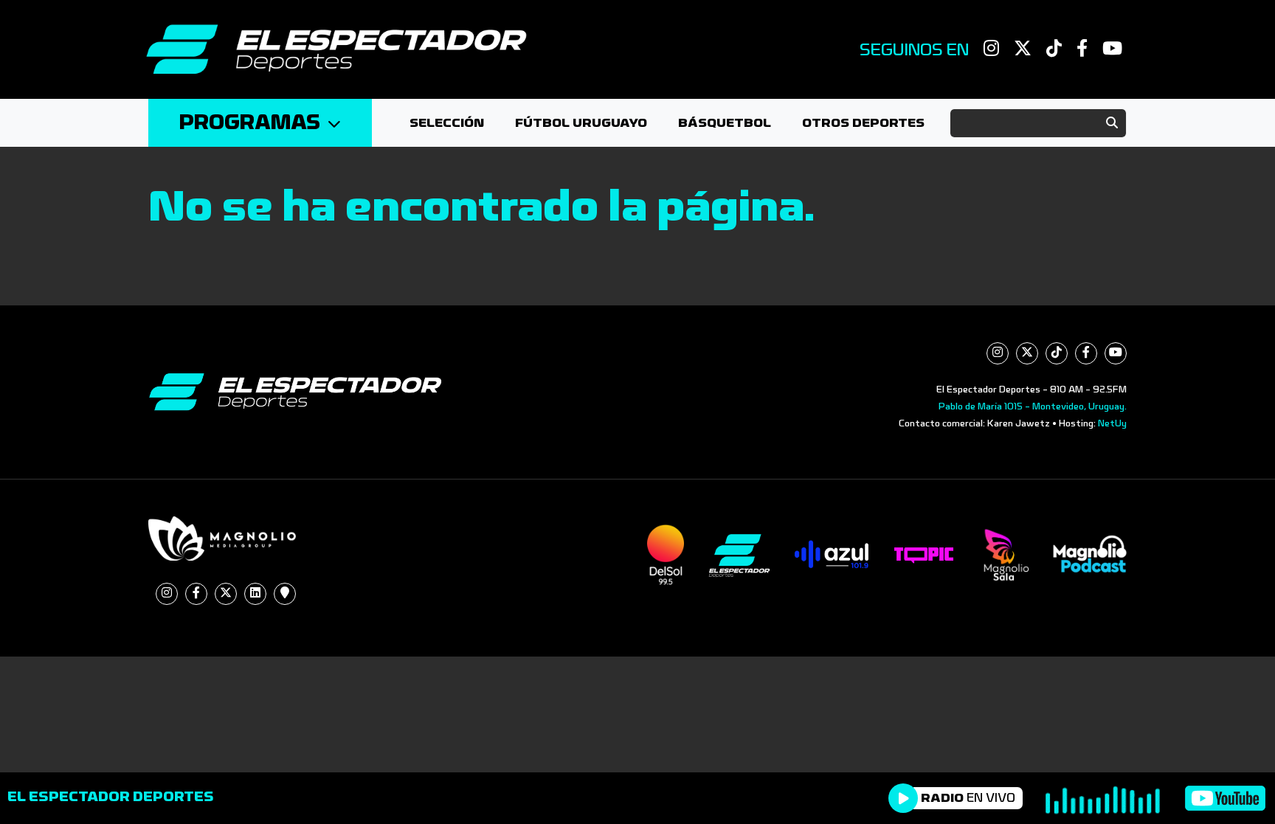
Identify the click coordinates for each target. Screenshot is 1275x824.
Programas (249, 122)
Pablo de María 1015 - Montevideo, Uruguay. (1033, 406)
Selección (447, 123)
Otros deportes (863, 123)
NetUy (1112, 423)
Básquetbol (724, 123)
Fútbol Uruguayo (581, 123)
